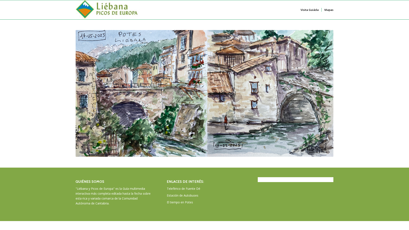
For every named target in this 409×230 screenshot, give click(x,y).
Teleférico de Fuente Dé (183, 189)
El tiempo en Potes (180, 202)
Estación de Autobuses (182, 195)
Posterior (323, 93)
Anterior (85, 93)
